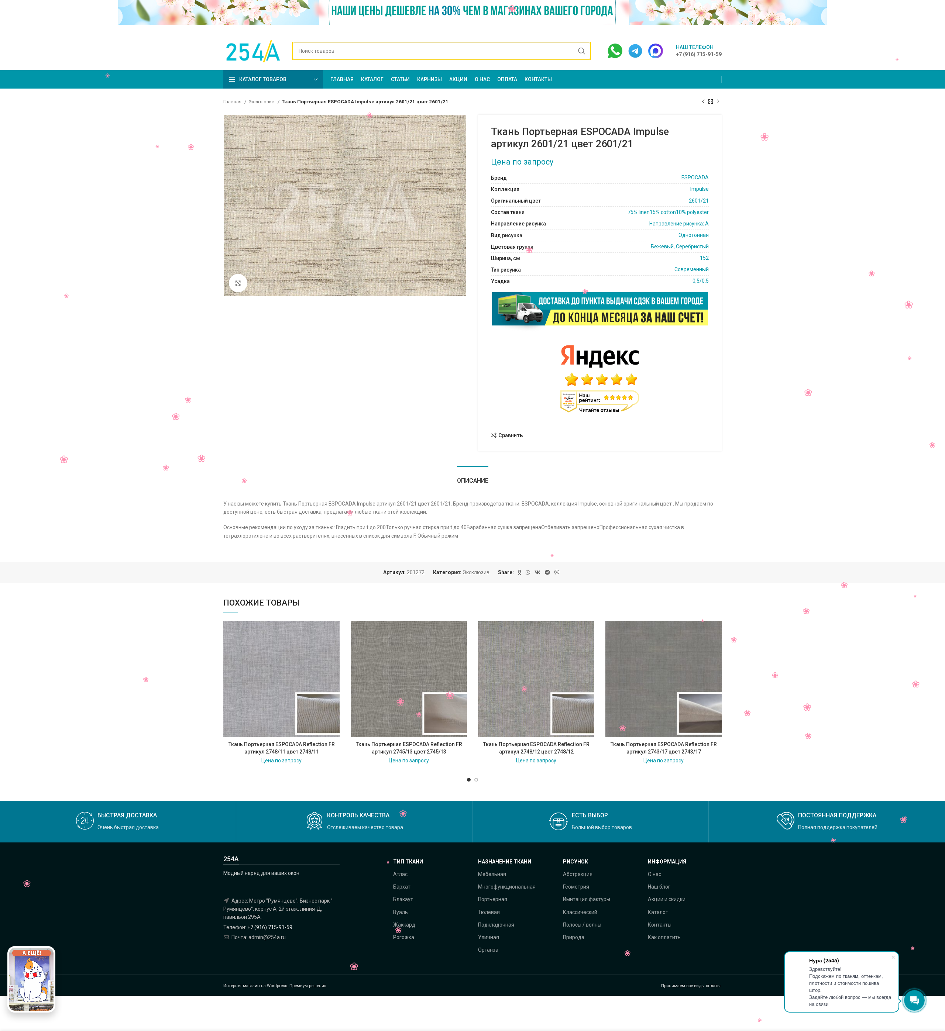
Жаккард (404, 925)
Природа (573, 937)
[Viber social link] (557, 572)
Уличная (488, 937)
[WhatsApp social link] (527, 572)
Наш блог (659, 887)
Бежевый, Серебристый (680, 246)
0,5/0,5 (701, 281)
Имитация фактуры (586, 899)
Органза (488, 950)
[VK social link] (537, 572)
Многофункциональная (507, 887)
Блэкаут (403, 899)
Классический (580, 912)
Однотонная (693, 235)
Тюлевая (489, 912)
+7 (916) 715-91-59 (269, 927)
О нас (654, 874)
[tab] (472, 477)
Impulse (699, 189)
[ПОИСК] (581, 50)
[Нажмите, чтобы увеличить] (238, 283)
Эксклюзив (262, 101)
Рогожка (403, 937)
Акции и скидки (666, 899)
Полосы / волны (582, 925)
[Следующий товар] (718, 102)
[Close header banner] (936, 15)
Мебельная (492, 874)
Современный (691, 269)
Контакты (659, 925)
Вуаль (400, 912)
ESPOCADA (695, 177)
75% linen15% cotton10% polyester (668, 212)
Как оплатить (664, 937)
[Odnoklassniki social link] (519, 572)
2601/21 (699, 201)
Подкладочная (496, 925)
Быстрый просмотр (334, 649)
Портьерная (492, 899)
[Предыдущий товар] (703, 102)
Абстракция (577, 874)
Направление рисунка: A (679, 224)
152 (704, 258)
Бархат (401, 887)
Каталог (658, 912)
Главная (233, 101)
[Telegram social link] (547, 572)
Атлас (400, 874)
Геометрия (576, 887)
